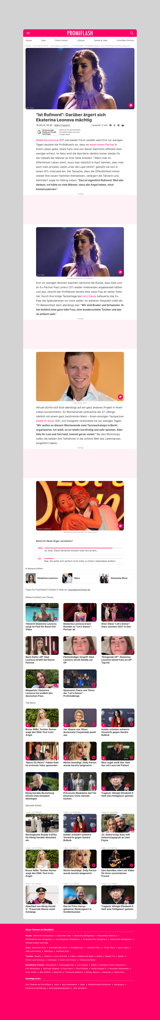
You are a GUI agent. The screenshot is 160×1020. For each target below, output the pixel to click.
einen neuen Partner (102, 144)
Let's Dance (89, 296)
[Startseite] (80, 33)
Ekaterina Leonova (47, 140)
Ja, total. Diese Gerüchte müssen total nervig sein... (71, 550)
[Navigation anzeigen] (28, 33)
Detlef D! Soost (45, 420)
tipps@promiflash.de (79, 589)
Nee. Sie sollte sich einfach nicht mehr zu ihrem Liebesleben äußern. (80, 561)
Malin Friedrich (62, 125)
